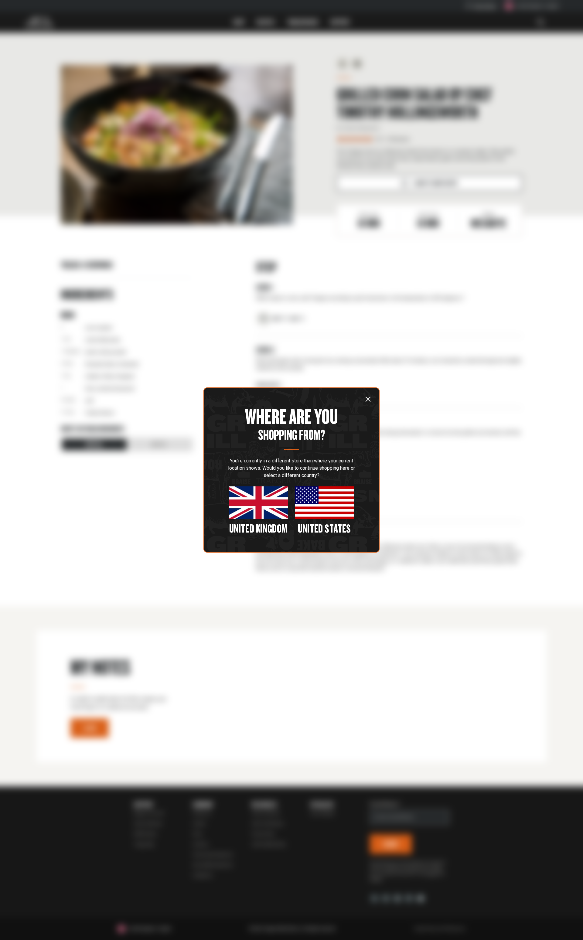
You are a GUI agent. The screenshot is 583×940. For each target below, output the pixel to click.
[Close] (368, 399)
